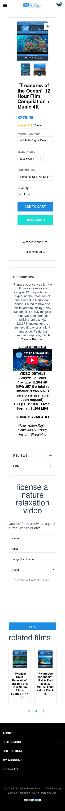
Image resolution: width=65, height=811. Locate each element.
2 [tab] (29, 711)
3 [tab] (36, 711)
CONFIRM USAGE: (28, 170)
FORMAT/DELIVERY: (29, 133)
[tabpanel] (20, 676)
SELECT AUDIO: (27, 151)
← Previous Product (35, 242)
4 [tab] (43, 711)
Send (32, 626)
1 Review (37, 125)
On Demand (35, 220)
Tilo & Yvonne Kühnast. (35, 337)
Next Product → (35, 251)
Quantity (23, 188)
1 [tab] (22, 711)
